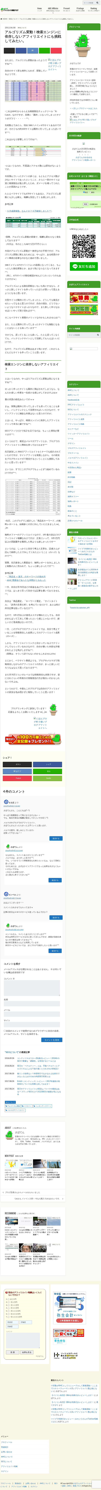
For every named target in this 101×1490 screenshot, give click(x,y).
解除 (92, 192)
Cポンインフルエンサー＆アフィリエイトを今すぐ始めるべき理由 (88, 541)
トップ (39, 9)
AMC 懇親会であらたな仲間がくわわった (26, 580)
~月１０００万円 (16, 1317)
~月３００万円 (15, 1314)
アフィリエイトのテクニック (80, 414)
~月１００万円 (15, 1311)
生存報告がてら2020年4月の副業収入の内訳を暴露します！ (88, 572)
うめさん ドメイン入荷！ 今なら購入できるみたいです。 (37, 1199)
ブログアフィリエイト (77, 448)
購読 (86, 192)
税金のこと (72, 511)
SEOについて (12, 1052)
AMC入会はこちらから (53, 10)
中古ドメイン (73, 463)
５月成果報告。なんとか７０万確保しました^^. (29, 211)
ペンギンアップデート (43, 1106)
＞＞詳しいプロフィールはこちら (83, 108)
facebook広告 (73, 400)
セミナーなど (73, 429)
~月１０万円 (14, 1305)
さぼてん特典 (80, 9)
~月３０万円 (14, 1308)
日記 (69, 482)
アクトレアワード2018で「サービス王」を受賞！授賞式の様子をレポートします (83, 584)
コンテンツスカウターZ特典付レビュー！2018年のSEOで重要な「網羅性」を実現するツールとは (38, 1059)
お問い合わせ (6, 1452)
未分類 (70, 487)
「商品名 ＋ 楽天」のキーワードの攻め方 (26, 576)
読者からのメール (75, 520)
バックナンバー (78, 208)
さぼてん (19, 1132)
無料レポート (73, 501)
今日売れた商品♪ (75, 467)
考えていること (74, 516)
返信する (56, 838)
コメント (9, 978)
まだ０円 (13, 1299)
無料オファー (73, 496)
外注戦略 (71, 477)
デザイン (71, 443)
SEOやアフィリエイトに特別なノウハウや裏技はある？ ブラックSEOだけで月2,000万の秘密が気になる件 (39, 1091)
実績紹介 (4, 1447)
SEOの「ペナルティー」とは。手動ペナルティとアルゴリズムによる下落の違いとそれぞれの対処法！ (38, 1067)
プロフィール (73, 453)
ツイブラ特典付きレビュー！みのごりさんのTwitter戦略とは (88, 551)
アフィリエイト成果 (76, 419)
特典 (69, 506)
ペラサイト (28, 1106)
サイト (7, 1020)
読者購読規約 (94, 204)
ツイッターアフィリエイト (79, 434)
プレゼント (66, 9)
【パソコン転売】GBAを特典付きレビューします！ (88, 562)
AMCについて (73, 390)
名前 (6, 999)
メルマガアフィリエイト (16, 1110)
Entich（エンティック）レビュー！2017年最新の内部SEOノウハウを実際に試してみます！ (38, 1082)
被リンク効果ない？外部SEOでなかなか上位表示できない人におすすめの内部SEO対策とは (38, 1074)
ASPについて (73, 395)
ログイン (4, 1471)
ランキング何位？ (94, 9)
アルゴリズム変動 (13, 1106)
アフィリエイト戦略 (76, 424)
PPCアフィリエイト (76, 405)
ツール (70, 438)
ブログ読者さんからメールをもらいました (22, 1192)
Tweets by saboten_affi (80, 608)
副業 (69, 472)
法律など (71, 491)
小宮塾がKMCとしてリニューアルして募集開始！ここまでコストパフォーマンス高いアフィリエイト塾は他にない (74, 1388)
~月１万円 (13, 1302)
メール (7, 1010)
